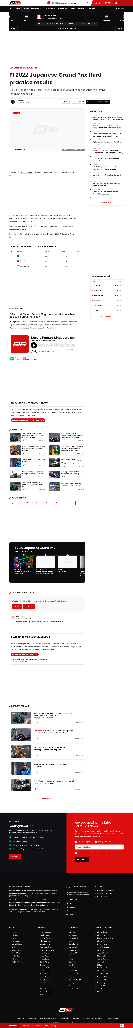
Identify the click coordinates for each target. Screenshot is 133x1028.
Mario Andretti (102, 992)
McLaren (15, 935)
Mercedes (15, 941)
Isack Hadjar (44, 953)
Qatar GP (72, 986)
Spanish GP (73, 971)
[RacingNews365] (15, 3)
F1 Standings (49, 9)
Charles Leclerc (42, 905)
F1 (65, 503)
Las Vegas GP (73, 983)
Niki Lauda (100, 965)
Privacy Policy (64, 1018)
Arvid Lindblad (45, 971)
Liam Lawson (44, 986)
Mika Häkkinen (102, 956)
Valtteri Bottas (45, 968)
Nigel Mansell (102, 968)
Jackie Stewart (102, 953)
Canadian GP (73, 944)
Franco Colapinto (46, 992)
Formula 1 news (55, 503)
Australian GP (73, 932)
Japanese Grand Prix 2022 (23, 68)
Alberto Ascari (102, 941)
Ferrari (14, 938)
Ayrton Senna (102, 944)
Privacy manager (112, 1018)
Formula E (92, 9)
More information (68, 28)
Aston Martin (16, 950)
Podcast (81, 9)
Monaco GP (73, 947)
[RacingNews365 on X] (102, 3)
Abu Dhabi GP (74, 989)
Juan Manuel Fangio (104, 974)
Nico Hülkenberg (46, 980)
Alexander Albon (46, 983)
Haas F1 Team (17, 953)
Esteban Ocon (45, 965)
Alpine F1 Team (17, 944)
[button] (26, 18)
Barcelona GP (73, 950)
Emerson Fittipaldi (103, 977)
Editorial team (20, 1018)
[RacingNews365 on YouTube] (109, 3)
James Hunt (101, 950)
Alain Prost (101, 935)
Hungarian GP (74, 962)
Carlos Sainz (44, 959)
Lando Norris (14, 905)
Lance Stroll (44, 977)
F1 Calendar (36, 9)
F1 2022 (34, 503)
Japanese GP (73, 938)
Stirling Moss (101, 971)
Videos (72, 9)
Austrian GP (73, 953)
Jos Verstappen (103, 959)
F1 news (26, 9)
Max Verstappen (27, 172)
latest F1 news (21, 891)
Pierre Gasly (44, 974)
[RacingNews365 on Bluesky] (106, 3)
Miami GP (72, 941)
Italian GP (72, 968)
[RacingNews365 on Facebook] (99, 3)
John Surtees (102, 989)
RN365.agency (102, 896)
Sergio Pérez (44, 962)
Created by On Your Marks (92, 1018)
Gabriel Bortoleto (46, 995)
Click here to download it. (19, 661)
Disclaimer (32, 1018)
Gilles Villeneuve (103, 947)
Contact (76, 1018)
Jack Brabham (102, 986)
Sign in (15, 857)
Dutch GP (72, 965)
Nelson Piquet (102, 983)
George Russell (26, 905)
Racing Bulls (16, 956)
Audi (13, 947)
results (25, 234)
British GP (72, 956)
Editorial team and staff (106, 890)
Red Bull (14, 932)
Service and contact (104, 893)
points (70, 218)
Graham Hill (101, 980)
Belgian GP (72, 959)
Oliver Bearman (45, 989)
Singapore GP (73, 977)
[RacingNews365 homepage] (10, 9)
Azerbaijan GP (74, 974)
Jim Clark (100, 962)
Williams (15, 959)
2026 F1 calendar (26, 909)
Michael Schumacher (105, 938)
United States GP (75, 980)
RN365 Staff (20, 100)
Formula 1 (44, 503)
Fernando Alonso (41, 902)
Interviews (62, 9)
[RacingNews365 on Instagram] (96, 3)
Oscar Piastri (44, 956)
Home (18, 9)
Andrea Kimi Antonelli (47, 950)
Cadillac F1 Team (18, 962)
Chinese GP (73, 935)
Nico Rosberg (102, 932)
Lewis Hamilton (45, 944)
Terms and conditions (48, 1018)
